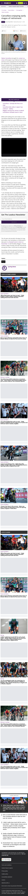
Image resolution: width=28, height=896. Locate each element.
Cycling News (10, 21)
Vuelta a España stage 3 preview (16, 6)
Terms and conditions (7, 865)
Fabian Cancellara (5, 12)
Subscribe (20, 3)
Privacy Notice (19, 227)
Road (3, 261)
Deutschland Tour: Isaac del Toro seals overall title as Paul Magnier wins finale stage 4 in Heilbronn (14, 844)
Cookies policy (5, 874)
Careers (3, 880)
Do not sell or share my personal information (12, 885)
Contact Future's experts (7, 868)
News (3, 22)
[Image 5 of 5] (23, 42)
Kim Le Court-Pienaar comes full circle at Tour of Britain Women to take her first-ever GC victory (15, 816)
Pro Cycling (4, 10)
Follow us (16, 30)
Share (5, 30)
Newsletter (24, 30)
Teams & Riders (11, 10)
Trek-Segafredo (19, 10)
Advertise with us (6, 882)
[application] (14, 147)
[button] (26, 3)
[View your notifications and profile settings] (16, 3)
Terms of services (17, 225)
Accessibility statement (7, 877)
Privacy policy (5, 871)
